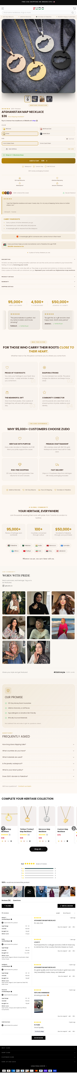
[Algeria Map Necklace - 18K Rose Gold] (5, 841)
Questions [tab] (17, 901)
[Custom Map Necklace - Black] (67, 841)
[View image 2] (35, 99)
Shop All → (38, 849)
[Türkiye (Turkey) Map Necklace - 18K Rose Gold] (24, 841)
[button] (5, 835)
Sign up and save (9, 1062)
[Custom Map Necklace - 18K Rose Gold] (61, 841)
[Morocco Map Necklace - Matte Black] (48, 841)
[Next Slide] (73, 891)
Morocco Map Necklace (44, 830)
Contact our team (24, 786)
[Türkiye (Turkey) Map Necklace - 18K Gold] (21, 841)
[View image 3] (42, 99)
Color (4, 125)
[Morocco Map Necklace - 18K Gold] (40, 841)
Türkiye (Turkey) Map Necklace (27, 830)
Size (3, 138)
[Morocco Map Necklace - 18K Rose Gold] (43, 841)
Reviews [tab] (6, 901)
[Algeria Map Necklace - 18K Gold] (2, 841)
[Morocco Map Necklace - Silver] (45, 841)
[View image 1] (27, 99)
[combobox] (39, 12)
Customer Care (8, 1057)
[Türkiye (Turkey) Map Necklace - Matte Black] (30, 841)
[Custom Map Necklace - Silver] (64, 841)
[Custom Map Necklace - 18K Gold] (58, 841)
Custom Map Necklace (62, 830)
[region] (38, 891)
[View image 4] (49, 99)
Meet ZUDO (6, 1048)
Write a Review (68, 906)
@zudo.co (8, 586)
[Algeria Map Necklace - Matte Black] (11, 841)
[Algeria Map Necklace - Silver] (8, 841)
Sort (58, 913)
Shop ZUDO (6, 1052)
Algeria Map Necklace (6, 830)
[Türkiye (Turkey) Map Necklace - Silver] (27, 841)
